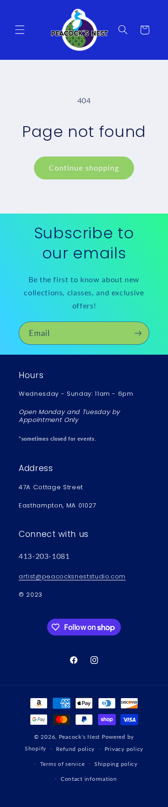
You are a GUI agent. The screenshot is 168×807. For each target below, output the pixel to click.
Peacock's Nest (79, 737)
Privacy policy (124, 749)
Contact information (89, 779)
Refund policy (75, 749)
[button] (19, 30)
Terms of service (62, 764)
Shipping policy (116, 764)
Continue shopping (84, 167)
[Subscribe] (138, 332)
